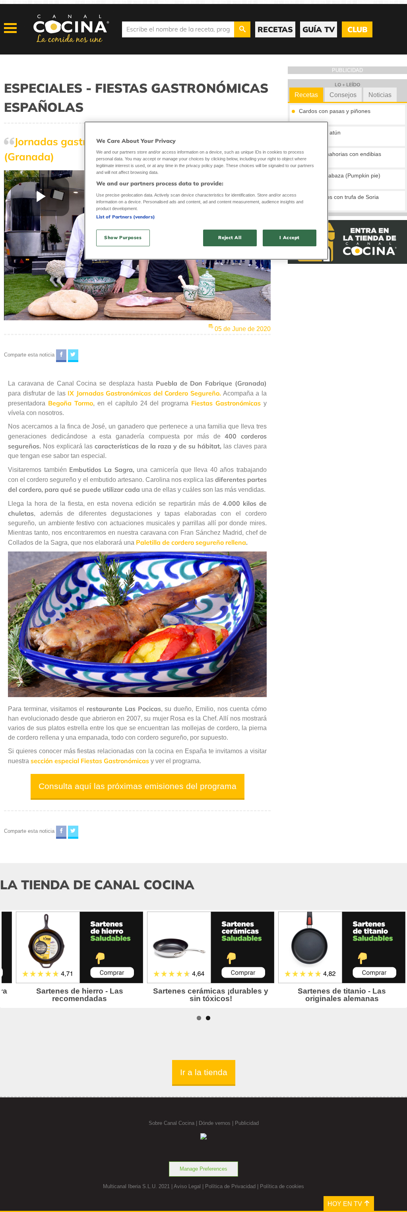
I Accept (289, 237)
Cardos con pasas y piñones (334, 111)
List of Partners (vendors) (125, 217)
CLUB (357, 29)
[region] (206, 190)
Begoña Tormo (70, 403)
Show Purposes (122, 237)
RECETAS (275, 29)
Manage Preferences (203, 1169)
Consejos (343, 95)
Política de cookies (282, 1186)
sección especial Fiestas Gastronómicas (90, 761)
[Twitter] (73, 355)
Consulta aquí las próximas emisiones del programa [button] (137, 786)
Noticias (379, 95)
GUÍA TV (318, 29)
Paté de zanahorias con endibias (340, 154)
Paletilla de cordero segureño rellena (191, 542)
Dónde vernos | (217, 1123)
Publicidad (247, 1123)
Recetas (306, 95)
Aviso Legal (187, 1186)
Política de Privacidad (230, 1186)
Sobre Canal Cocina (171, 1123)
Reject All (229, 237)
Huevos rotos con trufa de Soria (339, 197)
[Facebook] (61, 355)
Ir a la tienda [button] (203, 1072)
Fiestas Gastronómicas (226, 403)
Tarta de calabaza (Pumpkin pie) (339, 175)
